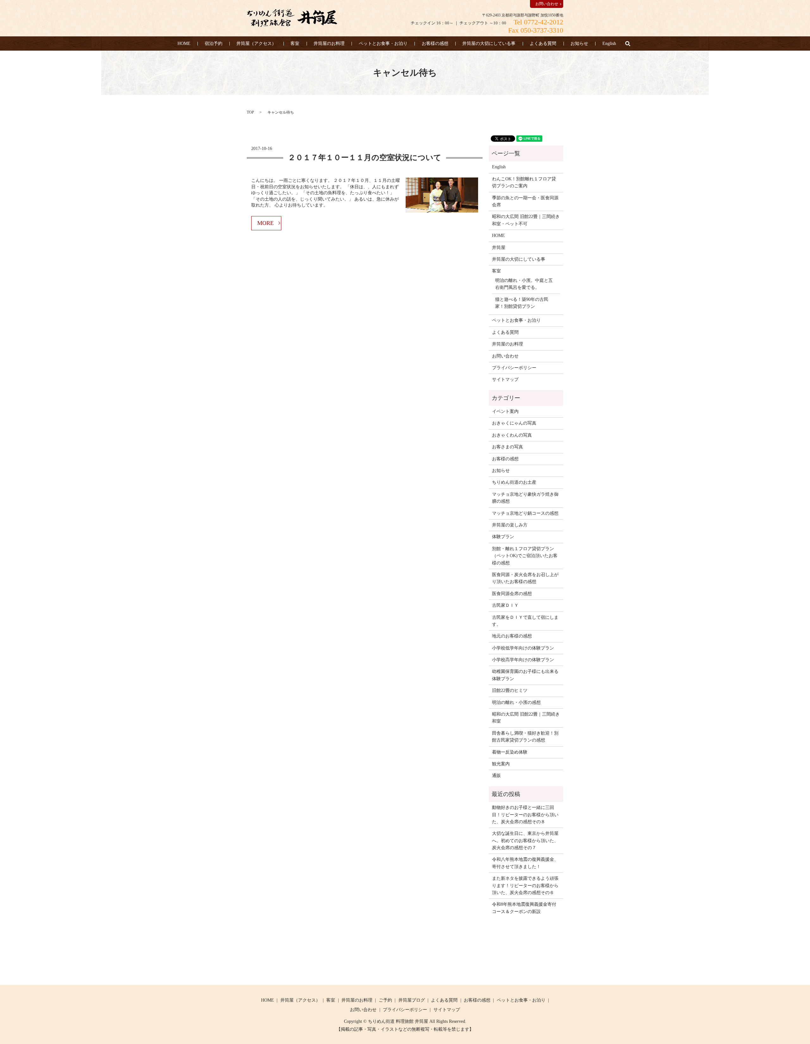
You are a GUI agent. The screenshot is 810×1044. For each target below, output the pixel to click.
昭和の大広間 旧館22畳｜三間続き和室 (526, 718)
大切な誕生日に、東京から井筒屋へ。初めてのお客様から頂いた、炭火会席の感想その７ (525, 840)
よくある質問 (543, 43)
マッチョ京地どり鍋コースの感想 (525, 513)
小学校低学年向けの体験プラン (523, 648)
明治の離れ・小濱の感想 (516, 702)
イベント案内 (505, 411)
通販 (496, 775)
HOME (184, 43)
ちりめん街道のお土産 (514, 482)
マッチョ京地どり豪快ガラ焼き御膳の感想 (525, 498)
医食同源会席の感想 (512, 593)
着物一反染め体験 (509, 752)
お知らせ (579, 43)
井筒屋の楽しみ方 (509, 525)
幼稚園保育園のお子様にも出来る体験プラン (525, 675)
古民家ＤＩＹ (505, 605)
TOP (250, 112)
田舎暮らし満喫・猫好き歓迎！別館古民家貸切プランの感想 (525, 737)
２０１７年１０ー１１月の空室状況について (364, 157)
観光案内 (501, 763)
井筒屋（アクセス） (256, 43)
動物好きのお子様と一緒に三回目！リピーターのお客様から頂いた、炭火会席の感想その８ (525, 814)
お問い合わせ (546, 4)
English (609, 43)
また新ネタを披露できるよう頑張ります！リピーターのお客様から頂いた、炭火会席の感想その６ (525, 885)
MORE (265, 223)
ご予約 (385, 1000)
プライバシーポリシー (514, 367)
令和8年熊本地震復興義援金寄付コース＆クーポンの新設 (524, 908)
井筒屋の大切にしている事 (488, 43)
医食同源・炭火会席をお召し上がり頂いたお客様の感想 (525, 578)
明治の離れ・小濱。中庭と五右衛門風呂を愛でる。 (524, 284)
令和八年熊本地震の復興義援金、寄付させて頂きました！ (525, 863)
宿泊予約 (213, 43)
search (627, 43)
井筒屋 (498, 247)
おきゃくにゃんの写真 (514, 423)
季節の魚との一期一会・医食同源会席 (525, 201)
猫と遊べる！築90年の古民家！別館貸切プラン (521, 303)
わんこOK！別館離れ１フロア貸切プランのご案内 (524, 182)
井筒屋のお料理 (329, 43)
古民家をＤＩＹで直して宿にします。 (525, 621)
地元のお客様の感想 (512, 636)
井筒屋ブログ (411, 1000)
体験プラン (503, 536)
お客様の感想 (435, 43)
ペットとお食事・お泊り (383, 43)
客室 (294, 43)
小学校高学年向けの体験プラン (523, 659)
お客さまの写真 (507, 446)
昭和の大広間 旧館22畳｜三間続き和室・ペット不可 (526, 220)
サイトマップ (505, 379)
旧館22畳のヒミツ (509, 690)
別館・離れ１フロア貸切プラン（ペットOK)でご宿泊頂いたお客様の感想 (525, 555)
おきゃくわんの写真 (512, 435)
